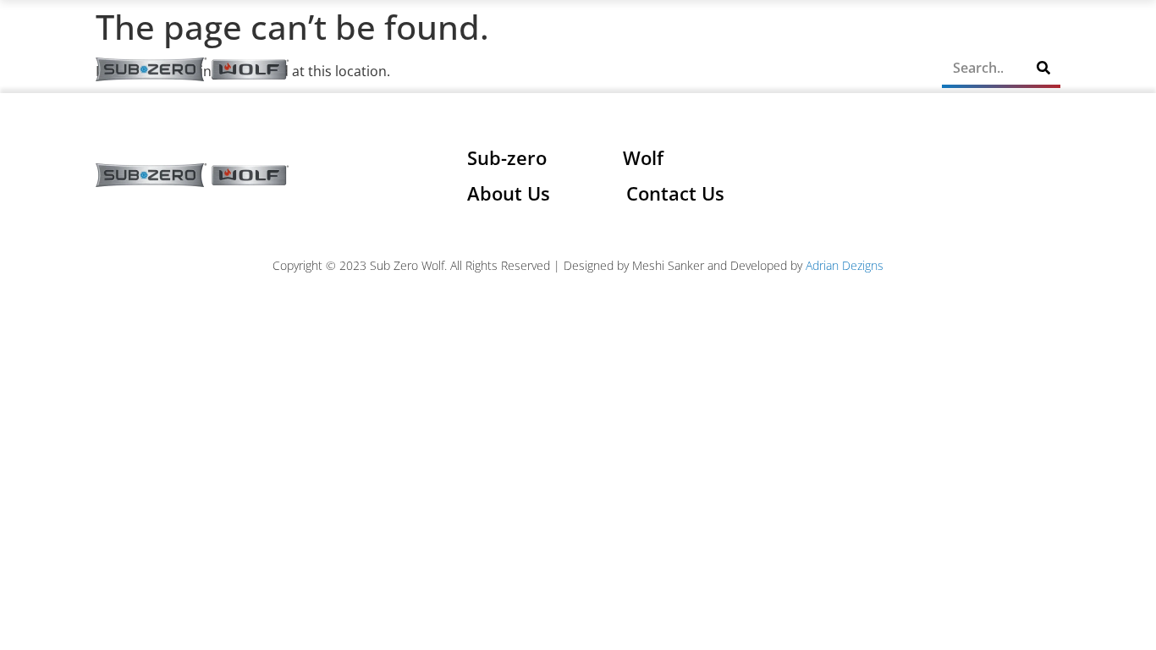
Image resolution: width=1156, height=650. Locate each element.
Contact (890, 69)
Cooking (631, 69)
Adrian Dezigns (845, 265)
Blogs (827, 69)
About (438, 69)
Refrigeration (520, 69)
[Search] (1043, 68)
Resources (733, 69)
